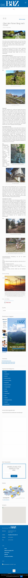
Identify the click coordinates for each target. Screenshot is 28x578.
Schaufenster (6, 393)
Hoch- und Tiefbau (5, 299)
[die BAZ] (10, 3)
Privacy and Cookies (8, 556)
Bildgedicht (6, 382)
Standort (6, 397)
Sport (5, 395)
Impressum (6, 552)
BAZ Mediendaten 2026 (6, 360)
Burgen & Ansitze (7, 384)
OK (21, 576)
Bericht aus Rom (7, 378)
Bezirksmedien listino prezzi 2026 (8, 363)
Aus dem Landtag (7, 380)
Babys (5, 371)
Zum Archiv (4, 352)
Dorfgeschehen (7, 386)
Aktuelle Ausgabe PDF (8, 550)
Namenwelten (7, 404)
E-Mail (14, 470)
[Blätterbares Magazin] (14, 351)
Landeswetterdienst (6, 499)
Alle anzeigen (22, 19)
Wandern (6, 402)
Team (5, 548)
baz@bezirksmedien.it (13, 534)
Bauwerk (6, 376)
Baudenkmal (6, 373)
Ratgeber (6, 391)
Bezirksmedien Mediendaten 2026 (8, 362)
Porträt (5, 389)
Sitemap (6, 554)
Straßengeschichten (8, 399)
